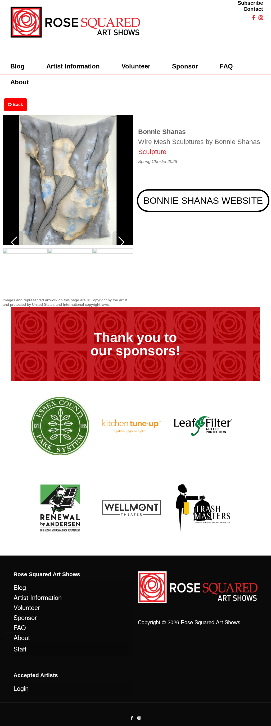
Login (21, 688)
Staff (19, 648)
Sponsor (25, 617)
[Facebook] (132, 717)
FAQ (19, 627)
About (21, 637)
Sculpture (152, 151)
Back (17, 104)
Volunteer (26, 607)
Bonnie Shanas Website (203, 200)
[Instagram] (139, 717)
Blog (19, 587)
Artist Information (37, 597)
